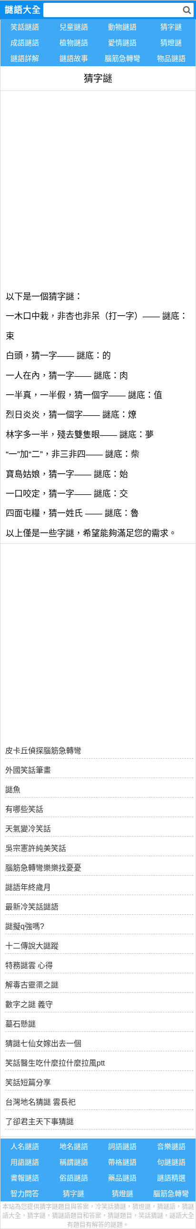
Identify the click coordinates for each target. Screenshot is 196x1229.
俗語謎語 (73, 1178)
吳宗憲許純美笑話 (35, 848)
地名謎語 (73, 1146)
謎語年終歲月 (28, 887)
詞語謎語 (122, 1146)
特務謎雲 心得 (29, 965)
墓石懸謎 (20, 1024)
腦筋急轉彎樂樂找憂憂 (43, 868)
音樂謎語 (171, 1146)
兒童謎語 (73, 27)
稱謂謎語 (73, 1162)
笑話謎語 (24, 27)
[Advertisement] (98, 189)
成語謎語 (24, 43)
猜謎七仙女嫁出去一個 (43, 1043)
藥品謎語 (122, 1178)
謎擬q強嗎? (24, 926)
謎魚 (12, 790)
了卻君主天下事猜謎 (39, 1122)
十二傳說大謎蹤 (32, 946)
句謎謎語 (171, 1162)
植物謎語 (73, 43)
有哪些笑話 (24, 809)
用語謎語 (24, 1162)
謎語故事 (73, 58)
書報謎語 (24, 1178)
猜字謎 (171, 27)
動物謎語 (122, 27)
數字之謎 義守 (29, 1004)
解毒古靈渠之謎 (32, 985)
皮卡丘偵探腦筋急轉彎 (43, 751)
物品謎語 (171, 58)
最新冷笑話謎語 (32, 907)
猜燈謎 (171, 43)
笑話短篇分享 (28, 1083)
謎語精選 (171, 1178)
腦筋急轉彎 (122, 58)
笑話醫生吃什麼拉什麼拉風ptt (55, 1063)
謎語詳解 (24, 58)
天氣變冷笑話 (28, 829)
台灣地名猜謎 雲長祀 (40, 1102)
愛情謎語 (122, 43)
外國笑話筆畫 (28, 770)
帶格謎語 (122, 1162)
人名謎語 (24, 1146)
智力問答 (24, 1193)
